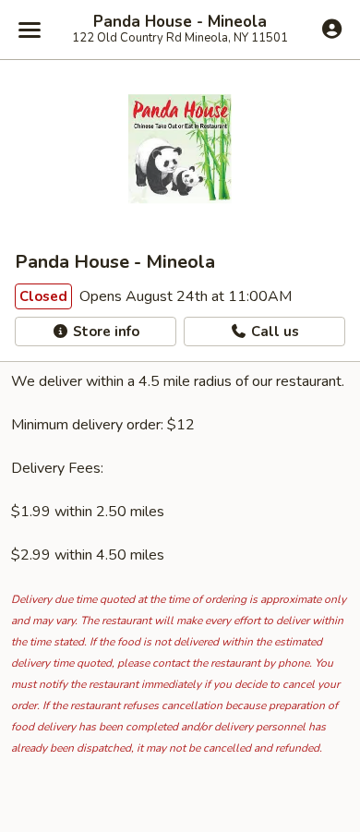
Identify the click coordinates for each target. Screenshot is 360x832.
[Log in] (332, 28)
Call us (273, 331)
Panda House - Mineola (180, 22)
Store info (104, 331)
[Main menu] (29, 29)
